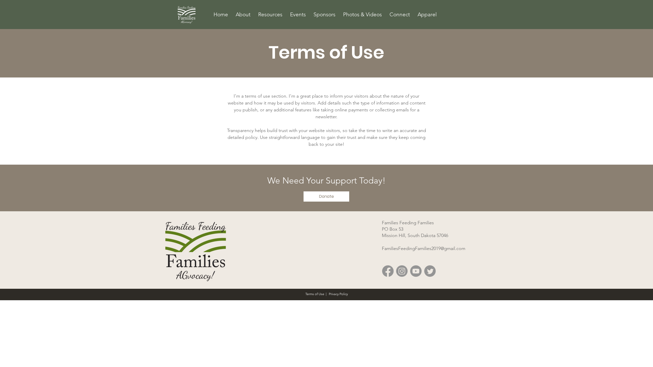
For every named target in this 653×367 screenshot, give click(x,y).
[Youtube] (416, 271)
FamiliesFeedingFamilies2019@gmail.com (423, 248)
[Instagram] (402, 271)
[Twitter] (430, 271)
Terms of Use (314, 294)
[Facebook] (388, 271)
